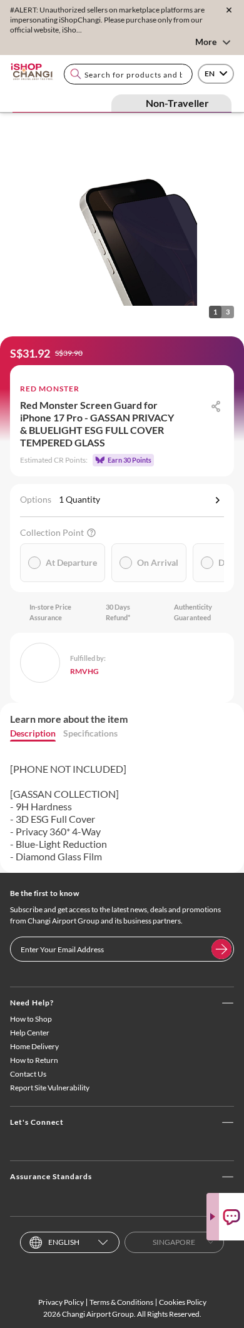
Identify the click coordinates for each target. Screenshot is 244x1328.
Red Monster (49, 388)
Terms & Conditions (121, 1302)
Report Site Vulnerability (49, 1087)
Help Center (29, 1032)
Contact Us (28, 1074)
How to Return (34, 1060)
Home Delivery (34, 1046)
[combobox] (128, 74)
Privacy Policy (61, 1302)
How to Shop (31, 1019)
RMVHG (84, 671)
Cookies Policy (182, 1302)
